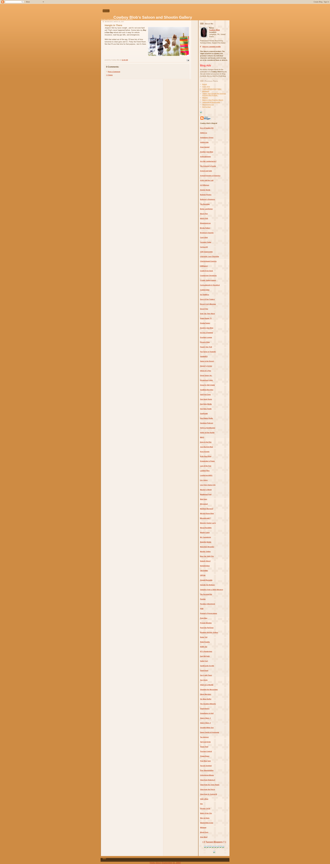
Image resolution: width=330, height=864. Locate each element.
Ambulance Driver (206, 138)
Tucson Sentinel (206, 766)
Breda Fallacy (205, 228)
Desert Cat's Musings (208, 304)
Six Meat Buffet (205, 699)
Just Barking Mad (206, 447)
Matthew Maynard (206, 509)
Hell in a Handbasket (207, 428)
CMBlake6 (204, 266)
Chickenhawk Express (208, 261)
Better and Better (206, 209)
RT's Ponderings (206, 651)
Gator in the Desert (207, 361)
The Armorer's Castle (208, 166)
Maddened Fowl (205, 494)
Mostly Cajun (205, 532)
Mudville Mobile (205, 542)
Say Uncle (204, 680)
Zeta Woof (203, 837)
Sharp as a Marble (206, 685)
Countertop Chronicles (208, 276)
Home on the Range (207, 433)
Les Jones (204, 480)
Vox (201, 804)
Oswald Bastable (206, 580)
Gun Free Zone (205, 394)
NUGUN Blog (205, 566)
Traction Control (206, 751)
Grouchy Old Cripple (207, 385)
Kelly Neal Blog (205, 456)
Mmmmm (205, 91)
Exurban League (206, 337)
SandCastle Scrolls (207, 666)
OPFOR (202, 575)
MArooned (204, 504)
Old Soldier (204, 571)
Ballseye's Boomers (207, 199)
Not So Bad (206, 107)
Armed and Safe (206, 171)
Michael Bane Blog (207, 513)
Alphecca (203, 133)
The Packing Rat (206, 594)
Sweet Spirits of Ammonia (209, 732)
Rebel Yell (203, 637)
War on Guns (204, 818)
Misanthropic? (205, 518)
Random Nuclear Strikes (209, 632)
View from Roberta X (207, 780)
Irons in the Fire (205, 442)
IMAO (202, 437)
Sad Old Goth (205, 656)
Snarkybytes (204, 709)
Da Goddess (204, 295)
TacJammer (204, 737)
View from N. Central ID (208, 794)
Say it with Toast (206, 675)
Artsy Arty (206, 87)
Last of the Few (205, 466)
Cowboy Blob (214, 30)
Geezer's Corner (206, 366)
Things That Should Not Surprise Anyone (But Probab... (214, 94)
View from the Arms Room (209, 785)
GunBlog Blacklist (206, 390)
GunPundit (204, 414)
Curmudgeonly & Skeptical (210, 285)
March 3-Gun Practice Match (212, 100)
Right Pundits (205, 642)
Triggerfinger (204, 756)
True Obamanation (206, 770)
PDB (201, 609)
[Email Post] (187, 60)
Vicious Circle (205, 808)
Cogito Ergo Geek (206, 271)
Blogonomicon (205, 223)
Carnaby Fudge (205, 242)
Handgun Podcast (206, 423)
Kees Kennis (204, 452)
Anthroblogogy (205, 157)
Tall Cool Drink (205, 742)
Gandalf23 (204, 356)
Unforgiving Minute (207, 775)
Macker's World (206, 490)
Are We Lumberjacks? (208, 161)
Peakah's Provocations (208, 613)
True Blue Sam (205, 761)
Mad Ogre (203, 499)
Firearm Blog (205, 342)
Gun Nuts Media (206, 404)
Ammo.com (204, 142)
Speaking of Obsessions (211, 102)
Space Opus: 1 (205, 718)
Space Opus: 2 (205, 723)
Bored (204, 84)
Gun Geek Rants (206, 399)
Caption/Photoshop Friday (211, 89)
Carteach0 (204, 247)
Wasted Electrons (206, 823)
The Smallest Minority (208, 704)
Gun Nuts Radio (206, 409)
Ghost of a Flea (205, 371)
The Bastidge (205, 204)
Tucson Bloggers (214, 842)
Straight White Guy (207, 728)
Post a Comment (114, 72)
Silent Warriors (205, 694)
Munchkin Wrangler (207, 547)
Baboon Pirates (205, 195)
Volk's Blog (204, 799)
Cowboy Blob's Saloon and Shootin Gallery (152, 17)
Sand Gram (204, 670)
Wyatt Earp (204, 832)
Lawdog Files (205, 471)
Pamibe (203, 599)
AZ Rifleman (204, 185)
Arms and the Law (206, 180)
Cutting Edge (204, 290)
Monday (205, 98)
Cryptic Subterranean (208, 280)
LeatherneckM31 (206, 475)
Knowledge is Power (207, 461)
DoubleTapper (205, 323)
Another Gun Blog (206, 152)
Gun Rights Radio (206, 418)
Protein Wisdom (206, 623)
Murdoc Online (205, 552)
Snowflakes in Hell (206, 713)
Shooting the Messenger (209, 690)
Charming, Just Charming (209, 256)
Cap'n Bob (204, 237)
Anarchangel (204, 147)
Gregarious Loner (206, 380)
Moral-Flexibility (206, 528)
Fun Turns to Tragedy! (208, 352)
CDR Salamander (206, 252)
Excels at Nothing (206, 333)
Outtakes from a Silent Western (211, 590)
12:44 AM (125, 60)
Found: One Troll (206, 347)
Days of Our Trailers (207, 299)
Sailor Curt (204, 661)
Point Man (203, 618)
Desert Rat (204, 309)
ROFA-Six (203, 647)
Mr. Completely (205, 537)
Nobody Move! (205, 561)
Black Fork (204, 218)
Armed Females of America (210, 176)
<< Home (109, 75)
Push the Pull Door (207, 628)
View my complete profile (211, 47)
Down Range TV (206, 318)
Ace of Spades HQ (206, 128)
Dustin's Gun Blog (206, 328)
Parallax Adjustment (207, 604)
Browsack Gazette (207, 233)
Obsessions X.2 (208, 105)
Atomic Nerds (205, 190)
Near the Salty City (207, 556)
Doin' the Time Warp (207, 314)
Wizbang (203, 828)
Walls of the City (206, 813)
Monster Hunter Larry (208, 523)
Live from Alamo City (208, 485)
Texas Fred (204, 747)
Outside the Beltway (207, 585)
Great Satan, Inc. (206, 375)
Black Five (204, 214)
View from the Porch (207, 789)
